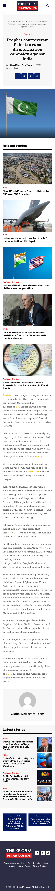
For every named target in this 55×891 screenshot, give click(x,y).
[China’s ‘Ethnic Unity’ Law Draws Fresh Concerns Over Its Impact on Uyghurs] (44, 760)
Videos (46, 863)
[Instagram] (43, 853)
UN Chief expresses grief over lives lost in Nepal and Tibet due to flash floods (18, 745)
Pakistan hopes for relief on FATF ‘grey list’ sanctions (40, 821)
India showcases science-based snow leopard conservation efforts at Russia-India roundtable (18, 795)
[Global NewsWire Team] (27, 700)
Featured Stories (11, 282)
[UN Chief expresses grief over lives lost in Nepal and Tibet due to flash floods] (44, 744)
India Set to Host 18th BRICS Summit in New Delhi (16, 779)
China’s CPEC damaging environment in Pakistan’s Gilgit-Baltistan (15, 824)
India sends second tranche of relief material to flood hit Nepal (25, 240)
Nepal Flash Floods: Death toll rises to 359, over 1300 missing (26, 193)
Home (11, 21)
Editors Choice (39, 866)
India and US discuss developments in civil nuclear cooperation (26, 287)
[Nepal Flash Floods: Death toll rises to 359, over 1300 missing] (27, 168)
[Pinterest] (31, 76)
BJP (18, 406)
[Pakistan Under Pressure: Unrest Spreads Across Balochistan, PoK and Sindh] (27, 360)
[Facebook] (18, 76)
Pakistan (20, 21)
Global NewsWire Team (20, 65)
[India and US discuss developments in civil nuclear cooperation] (27, 263)
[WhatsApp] (37, 76)
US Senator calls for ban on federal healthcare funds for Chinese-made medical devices (25, 335)
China (5, 755)
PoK (29, 863)
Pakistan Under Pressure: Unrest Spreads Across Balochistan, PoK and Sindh (25, 385)
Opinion (12, 866)
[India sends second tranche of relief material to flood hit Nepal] (27, 216)
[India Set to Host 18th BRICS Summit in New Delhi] (44, 777)
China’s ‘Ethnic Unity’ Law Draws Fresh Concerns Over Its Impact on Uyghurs (19, 762)
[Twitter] (24, 76)
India (5, 188)
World (5, 329)
